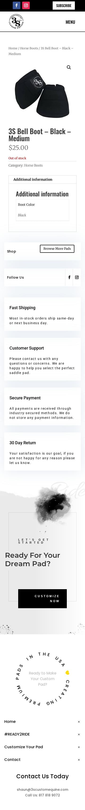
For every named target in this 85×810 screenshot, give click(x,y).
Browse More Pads (57, 249)
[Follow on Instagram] (26, 5)
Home (12, 48)
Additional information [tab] (32, 179)
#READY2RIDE (17, 734)
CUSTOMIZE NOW (47, 599)
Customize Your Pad (23, 747)
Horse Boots (29, 48)
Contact (12, 759)
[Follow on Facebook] (16, 5)
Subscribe (63, 5)
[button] (69, 67)
